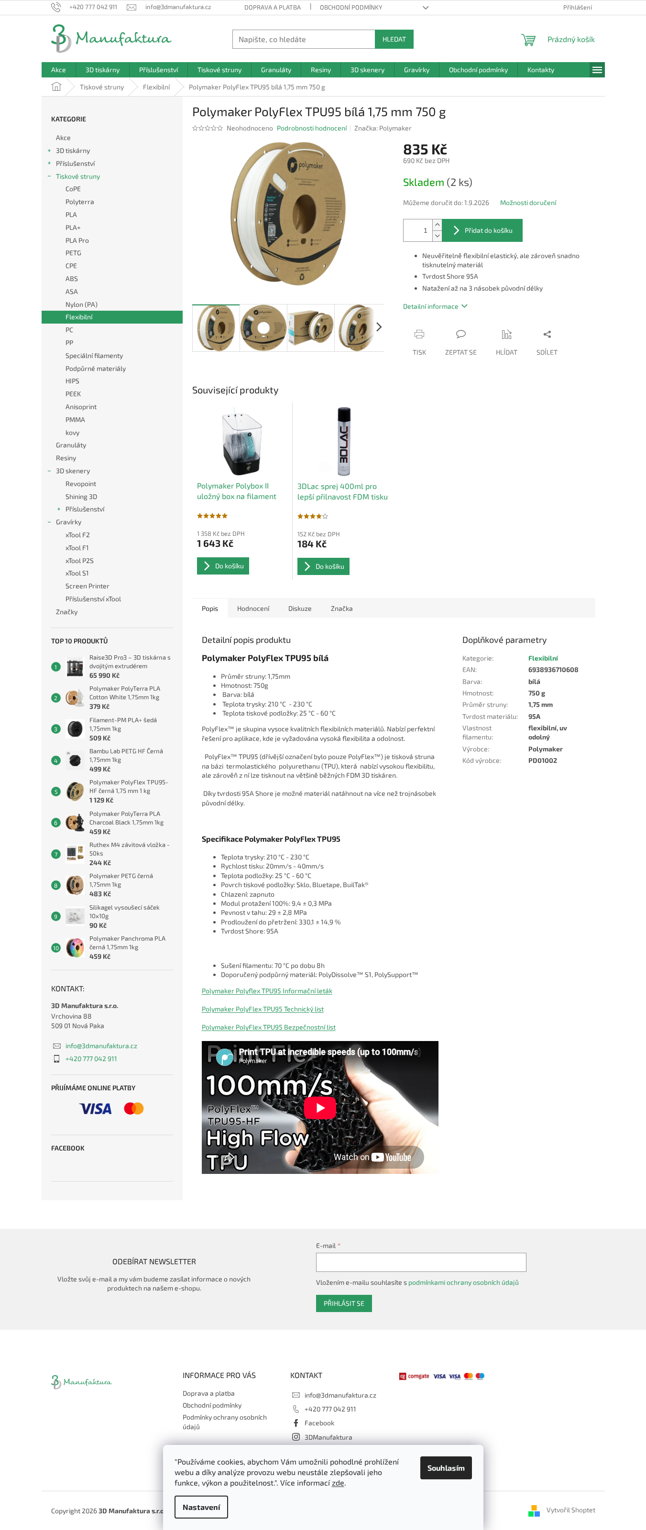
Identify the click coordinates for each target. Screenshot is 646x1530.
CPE (71, 265)
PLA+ (73, 227)
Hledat (394, 39)
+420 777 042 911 (91, 1058)
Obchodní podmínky (351, 7)
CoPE (73, 188)
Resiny (66, 458)
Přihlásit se (344, 1303)
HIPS (72, 381)
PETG (73, 253)
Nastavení (201, 1506)
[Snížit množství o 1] (437, 235)
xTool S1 (77, 573)
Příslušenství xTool (93, 599)
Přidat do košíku (489, 230)
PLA (71, 214)
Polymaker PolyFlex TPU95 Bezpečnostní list (269, 1027)
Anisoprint (81, 406)
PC (69, 330)
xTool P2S (80, 560)
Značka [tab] (342, 608)
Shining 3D (81, 496)
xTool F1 (77, 547)
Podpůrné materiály (96, 368)
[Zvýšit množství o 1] (437, 224)
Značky (66, 612)
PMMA (75, 419)
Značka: (383, 128)
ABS (72, 278)
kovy (72, 432)
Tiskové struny (78, 176)
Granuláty (71, 445)
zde (338, 1482)
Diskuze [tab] (300, 608)
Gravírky (68, 522)
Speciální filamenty (94, 355)
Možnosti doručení (528, 202)
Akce (63, 137)
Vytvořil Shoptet (571, 1510)
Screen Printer (87, 586)
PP (69, 342)
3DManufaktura (328, 1437)
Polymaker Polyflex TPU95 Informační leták (267, 991)
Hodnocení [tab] (253, 608)
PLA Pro (77, 240)
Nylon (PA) (82, 304)
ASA (72, 291)
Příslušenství (75, 163)
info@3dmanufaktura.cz (101, 1046)
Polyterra (80, 201)
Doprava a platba (272, 7)
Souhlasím (446, 1467)
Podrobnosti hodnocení (312, 128)
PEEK (73, 394)
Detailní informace (431, 306)
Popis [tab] (210, 608)
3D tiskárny (73, 150)
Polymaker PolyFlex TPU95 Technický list (263, 1009)
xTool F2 (78, 535)
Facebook (319, 1423)
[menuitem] (59, 69)
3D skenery (73, 471)
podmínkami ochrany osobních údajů (463, 1282)
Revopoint (81, 483)
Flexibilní (79, 317)
